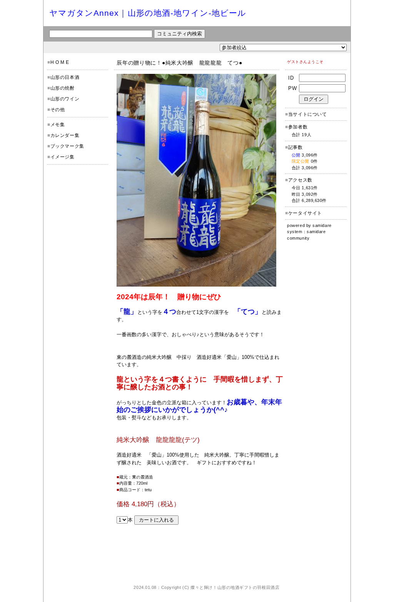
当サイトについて (307, 114)
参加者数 (296, 127)
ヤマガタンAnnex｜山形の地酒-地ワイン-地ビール (147, 12)
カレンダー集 (65, 135)
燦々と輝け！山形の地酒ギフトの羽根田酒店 (234, 587)
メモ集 (57, 124)
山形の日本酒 (65, 77)
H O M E (59, 62)
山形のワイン (65, 99)
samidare (321, 225)
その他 (57, 109)
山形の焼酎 (62, 88)
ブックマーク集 (67, 146)
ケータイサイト (305, 213)
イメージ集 (62, 157)
